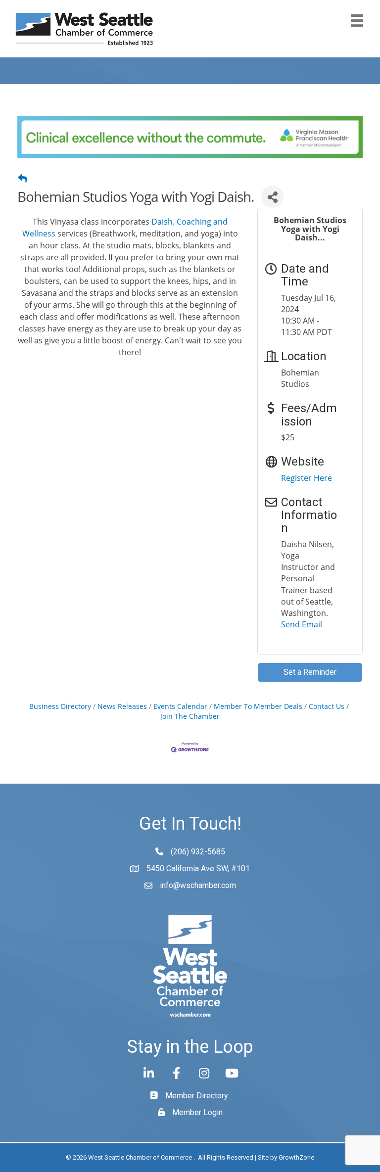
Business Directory (60, 706)
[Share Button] (272, 197)
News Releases (122, 706)
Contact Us (326, 706)
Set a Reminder (310, 672)
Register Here (306, 477)
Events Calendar (180, 706)
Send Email (301, 624)
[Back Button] (22, 179)
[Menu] (357, 20)
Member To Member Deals (258, 706)
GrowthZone (296, 1157)
